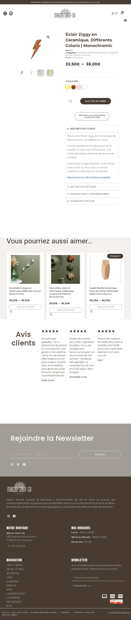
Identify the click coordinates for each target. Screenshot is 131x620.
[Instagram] (5, 13)
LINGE (10, 577)
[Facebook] (11, 13)
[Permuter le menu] (125, 20)
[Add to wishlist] (11, 311)
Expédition (65, 612)
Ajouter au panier (95, 101)
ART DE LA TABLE (15, 569)
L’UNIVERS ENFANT (16, 594)
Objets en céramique (81, 55)
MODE (10, 590)
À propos (6, 612)
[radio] (68, 87)
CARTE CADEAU (14, 565)
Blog (13, 612)
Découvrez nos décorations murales (88, 177)
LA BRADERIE (13, 598)
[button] (48, 37)
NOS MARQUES (14, 602)
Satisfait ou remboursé (84, 612)
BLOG (9, 606)
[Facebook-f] (18, 464)
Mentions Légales (9, 615)
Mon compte (22, 612)
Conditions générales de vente (43, 612)
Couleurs (72, 81)
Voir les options (25, 307)
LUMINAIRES (13, 582)
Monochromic (78, 57)
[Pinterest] (24, 464)
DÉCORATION (81, 53)
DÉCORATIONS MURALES (96, 53)
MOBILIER (11, 586)
